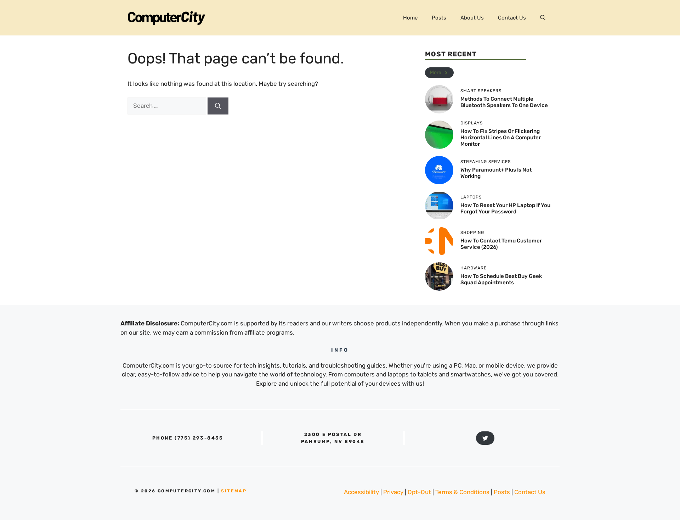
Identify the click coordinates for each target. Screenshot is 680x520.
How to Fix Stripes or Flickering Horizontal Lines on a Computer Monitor (500, 137)
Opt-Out (419, 492)
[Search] (218, 105)
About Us (472, 18)
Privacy (393, 492)
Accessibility (361, 492)
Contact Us (512, 18)
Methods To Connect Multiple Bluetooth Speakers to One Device (504, 102)
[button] (542, 17)
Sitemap (233, 490)
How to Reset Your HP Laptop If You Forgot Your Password (505, 208)
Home (410, 18)
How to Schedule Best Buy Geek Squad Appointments (501, 279)
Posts (439, 18)
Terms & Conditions (462, 492)
